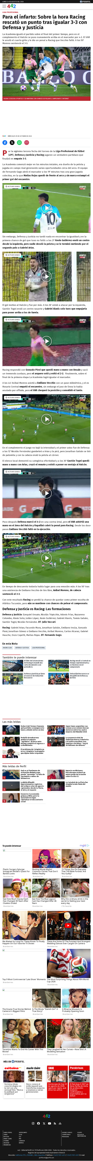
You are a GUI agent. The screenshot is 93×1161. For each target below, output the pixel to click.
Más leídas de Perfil (14, 766)
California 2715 (21, 1155)
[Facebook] (38, 1123)
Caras (5, 1134)
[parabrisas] (79, 1069)
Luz (20, 1136)
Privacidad (65, 1136)
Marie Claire (8, 1139)
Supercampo (23, 1132)
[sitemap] (60, 1123)
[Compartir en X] (12, 142)
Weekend (6, 1143)
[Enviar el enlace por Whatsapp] (19, 142)
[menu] (4, 6)
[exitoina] (13, 1069)
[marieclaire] (35, 1069)
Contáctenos (66, 1134)
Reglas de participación (81, 1135)
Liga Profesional (38, 648)
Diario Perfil (8, 1132)
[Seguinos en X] (44, 1123)
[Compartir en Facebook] (4, 142)
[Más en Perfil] (17, 1061)
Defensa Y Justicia (22, 648)
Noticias (6, 1136)
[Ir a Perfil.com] (85, 2)
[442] (46, 1116)
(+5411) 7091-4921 (59, 1155)
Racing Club (7, 648)
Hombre (6, 1141)
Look (20, 1134)
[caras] (57, 1069)
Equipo (79, 1132)
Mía (20, 1139)
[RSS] (55, 1123)
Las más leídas (11, 722)
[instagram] (33, 1123)
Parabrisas (7, 1145)
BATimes (21, 1143)
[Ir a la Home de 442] (11, 7)
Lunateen (22, 1141)
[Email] (26, 142)
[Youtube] (49, 1123)
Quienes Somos (67, 1132)
